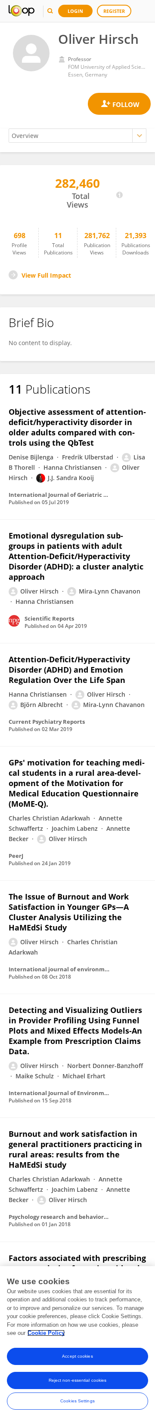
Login (75, 11)
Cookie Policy (46, 1333)
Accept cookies (77, 1356)
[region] (77, 1343)
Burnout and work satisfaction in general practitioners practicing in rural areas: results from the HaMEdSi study (75, 1149)
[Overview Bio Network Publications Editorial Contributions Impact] (77, 136)
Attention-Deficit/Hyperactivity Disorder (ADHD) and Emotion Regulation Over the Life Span (69, 669)
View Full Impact (46, 275)
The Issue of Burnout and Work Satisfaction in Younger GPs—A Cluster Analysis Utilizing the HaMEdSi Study (69, 912)
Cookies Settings (77, 1401)
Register (114, 11)
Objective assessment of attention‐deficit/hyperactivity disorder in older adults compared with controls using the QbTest (77, 427)
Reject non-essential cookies (78, 1380)
